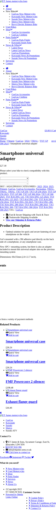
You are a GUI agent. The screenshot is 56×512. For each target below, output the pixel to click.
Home (3, 141)
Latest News (17, 48)
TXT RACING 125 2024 (37, 197)
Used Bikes (11, 27)
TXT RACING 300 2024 (26, 207)
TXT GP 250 (22, 191)
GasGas (19, 141)
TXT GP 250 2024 (38, 191)
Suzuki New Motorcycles (23, 19)
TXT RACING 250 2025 (21, 202)
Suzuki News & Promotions (24, 58)
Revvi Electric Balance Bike (24, 24)
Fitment (10, 141)
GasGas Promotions (20, 53)
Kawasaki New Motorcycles (24, 16)
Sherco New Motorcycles (23, 22)
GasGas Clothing (19, 35)
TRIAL (34, 141)
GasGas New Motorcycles (23, 14)
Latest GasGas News (21, 50)
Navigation (41, 189)
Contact (9, 63)
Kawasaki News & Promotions (25, 55)
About (8, 9)
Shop (8, 29)
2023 (39, 186)
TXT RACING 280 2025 (36, 204)
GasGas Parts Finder (20, 40)
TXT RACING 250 (28, 199)
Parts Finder (11, 37)
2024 (27, 141)
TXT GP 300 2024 (31, 194)
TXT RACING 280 (43, 202)
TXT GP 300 (16, 194)
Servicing (10, 61)
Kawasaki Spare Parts (21, 42)
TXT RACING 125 (15, 197)
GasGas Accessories (20, 32)
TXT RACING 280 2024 (11, 204)
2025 (51, 186)
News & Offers (13, 45)
